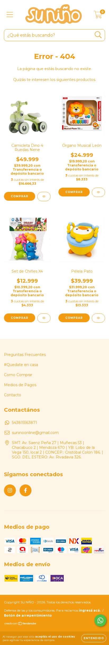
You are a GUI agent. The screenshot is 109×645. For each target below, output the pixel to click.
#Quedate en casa (21, 364)
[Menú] (10, 15)
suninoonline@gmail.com (35, 432)
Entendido (94, 638)
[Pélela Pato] (98, 318)
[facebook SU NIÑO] (25, 490)
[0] (98, 16)
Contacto (12, 395)
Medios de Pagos (20, 384)
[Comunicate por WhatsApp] (100, 620)
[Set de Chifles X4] (44, 318)
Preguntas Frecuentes (25, 354)
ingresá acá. (90, 610)
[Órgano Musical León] (98, 192)
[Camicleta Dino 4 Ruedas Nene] (44, 196)
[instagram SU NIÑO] (10, 490)
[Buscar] (98, 35)
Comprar (74, 318)
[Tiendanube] (20, 624)
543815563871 (24, 422)
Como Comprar (18, 374)
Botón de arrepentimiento (28, 615)
